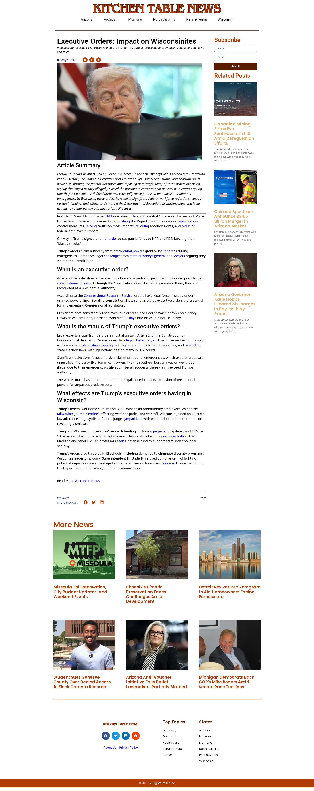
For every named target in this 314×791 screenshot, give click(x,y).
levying (91, 226)
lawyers (179, 256)
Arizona (86, 19)
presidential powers (129, 251)
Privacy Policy (128, 748)
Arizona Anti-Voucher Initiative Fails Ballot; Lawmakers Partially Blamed (156, 682)
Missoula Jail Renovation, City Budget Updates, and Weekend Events (80, 592)
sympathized (132, 418)
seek (120, 441)
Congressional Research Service (108, 295)
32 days (130, 318)
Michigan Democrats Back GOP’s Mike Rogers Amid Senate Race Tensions (226, 682)
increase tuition (175, 436)
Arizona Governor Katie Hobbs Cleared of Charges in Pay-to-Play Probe (234, 304)
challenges (112, 256)
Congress (170, 251)
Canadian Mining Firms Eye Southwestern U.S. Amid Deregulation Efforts (234, 133)
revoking (142, 226)
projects (159, 431)
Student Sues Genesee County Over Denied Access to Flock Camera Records (82, 682)
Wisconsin (225, 19)
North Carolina (164, 19)
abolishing (122, 221)
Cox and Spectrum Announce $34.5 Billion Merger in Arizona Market (233, 219)
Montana (135, 19)
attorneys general (152, 256)
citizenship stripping (97, 345)
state (134, 256)
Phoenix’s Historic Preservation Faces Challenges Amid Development (146, 594)
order (113, 238)
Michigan (110, 19)
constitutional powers (74, 283)
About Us (110, 748)
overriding (193, 345)
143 (109, 216)
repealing (185, 221)
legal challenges (138, 340)
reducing (188, 226)
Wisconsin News (87, 480)
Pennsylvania (196, 19)
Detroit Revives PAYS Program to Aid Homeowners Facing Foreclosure (230, 592)
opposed (168, 463)
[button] (85, 59)
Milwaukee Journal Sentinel (78, 414)
